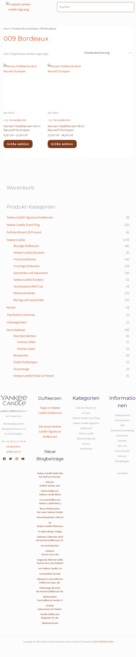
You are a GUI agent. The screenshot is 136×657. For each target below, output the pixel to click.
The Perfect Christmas (21, 315)
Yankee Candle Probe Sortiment (33, 376)
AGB (122, 425)
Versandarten (122, 420)
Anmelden (122, 473)
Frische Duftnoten (24, 259)
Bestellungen (122, 461)
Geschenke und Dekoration (30, 273)
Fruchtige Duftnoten (26, 266)
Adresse (122, 456)
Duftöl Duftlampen (25, 362)
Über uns (122, 445)
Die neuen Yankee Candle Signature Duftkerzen (50, 432)
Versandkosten (17, 120)
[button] (50, 7)
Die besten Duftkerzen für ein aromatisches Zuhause (49, 545)
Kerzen (11, 307)
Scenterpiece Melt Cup (28, 286)
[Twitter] (10, 458)
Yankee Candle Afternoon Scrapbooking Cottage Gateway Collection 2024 (50, 531)
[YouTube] (22, 458)
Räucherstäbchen (24, 336)
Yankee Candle (16, 240)
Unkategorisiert (17, 322)
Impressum (122, 435)
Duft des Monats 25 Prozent (24, 232)
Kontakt (122, 440)
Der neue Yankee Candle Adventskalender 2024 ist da (49, 517)
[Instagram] (16, 458)
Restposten (20, 355)
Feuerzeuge (21, 369)
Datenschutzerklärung (122, 430)
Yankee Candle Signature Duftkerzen (30, 217)
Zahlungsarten (122, 415)
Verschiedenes (16, 330)
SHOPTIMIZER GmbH (103, 641)
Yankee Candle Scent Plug (23, 225)
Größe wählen (18, 144)
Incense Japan (26, 349)
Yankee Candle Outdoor (28, 280)
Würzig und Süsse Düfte (28, 300)
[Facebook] (4, 458)
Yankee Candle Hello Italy (50, 473)
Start (7, 28)
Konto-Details (122, 451)
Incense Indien (26, 342)
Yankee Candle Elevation (28, 253)
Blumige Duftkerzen (26, 246)
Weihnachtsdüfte (24, 293)
